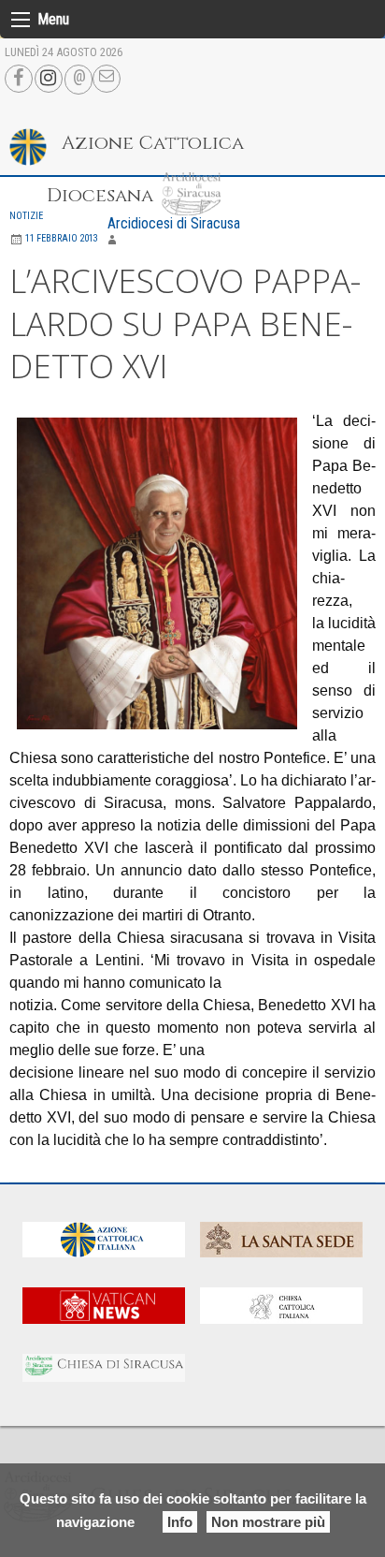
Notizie (26, 216)
